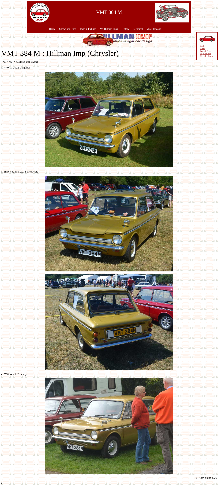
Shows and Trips (67, 29)
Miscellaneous (154, 29)
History (125, 29)
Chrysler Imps (206, 56)
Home (52, 29)
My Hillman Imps (109, 29)
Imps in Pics (205, 53)
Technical (138, 29)
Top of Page (205, 51)
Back (202, 46)
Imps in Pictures (88, 29)
